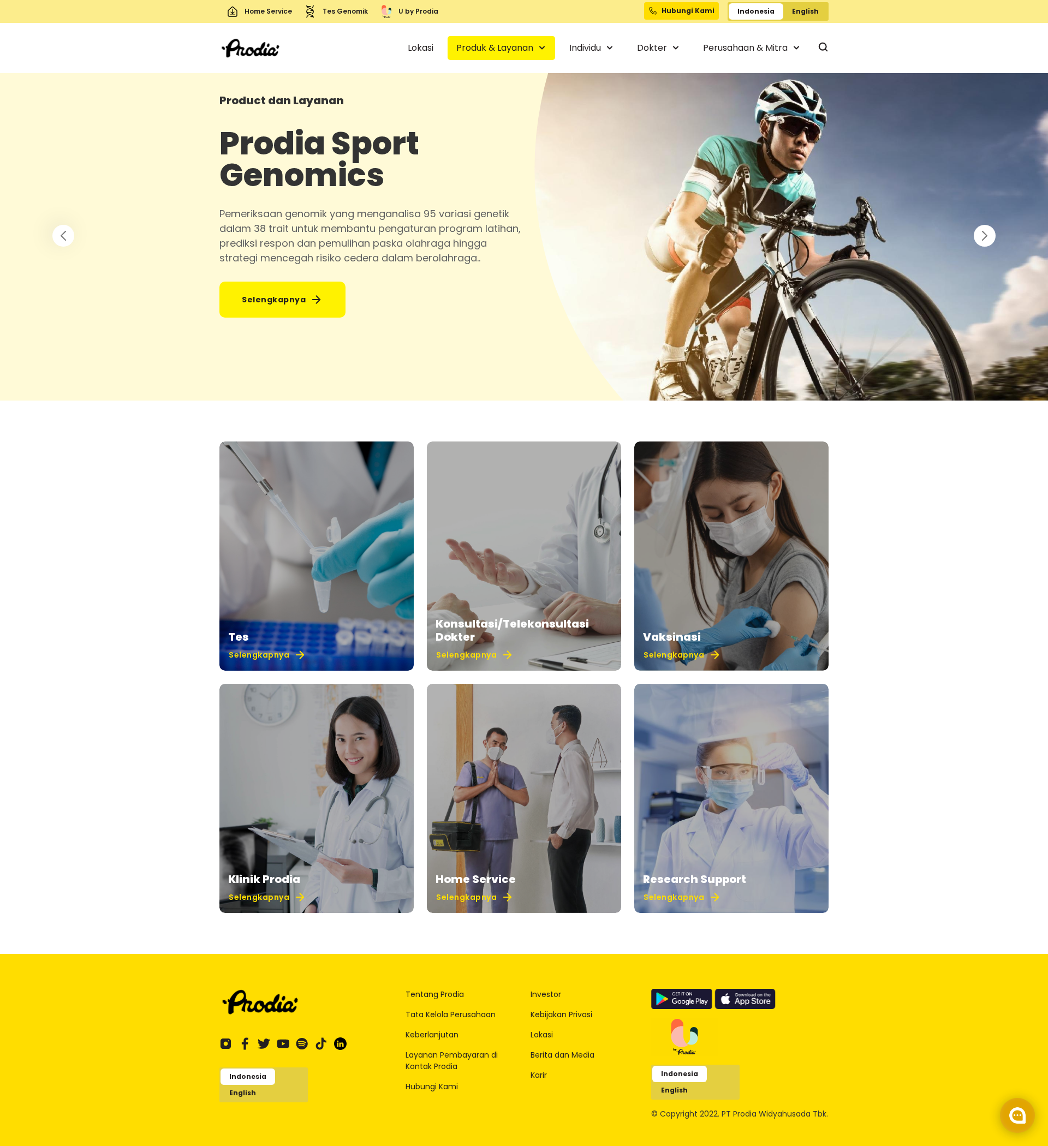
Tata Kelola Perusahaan (451, 1014)
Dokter (653, 47)
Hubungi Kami (432, 1086)
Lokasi (420, 47)
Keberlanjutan (432, 1034)
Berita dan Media (562, 1054)
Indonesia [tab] (756, 11)
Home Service (268, 11)
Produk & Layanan (495, 47)
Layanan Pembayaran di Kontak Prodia (452, 1060)
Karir (539, 1075)
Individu (586, 47)
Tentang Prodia (435, 994)
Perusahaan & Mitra (746, 47)
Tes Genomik (345, 11)
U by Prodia (418, 11)
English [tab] (805, 11)
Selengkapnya (274, 299)
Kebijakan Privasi (561, 1014)
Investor (546, 994)
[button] (985, 236)
